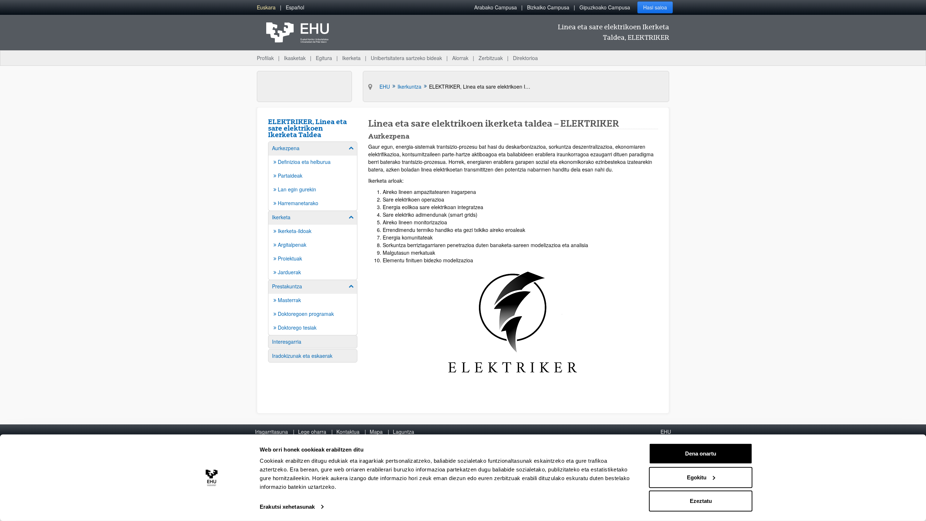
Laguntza (403, 431)
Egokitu (696, 477)
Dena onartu (700, 453)
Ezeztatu (701, 501)
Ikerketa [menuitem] (351, 58)
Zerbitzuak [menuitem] (491, 58)
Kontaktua (348, 431)
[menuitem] (266, 7)
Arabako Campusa (495, 7)
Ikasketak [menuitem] (295, 58)
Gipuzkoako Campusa (604, 7)
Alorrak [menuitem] (460, 58)
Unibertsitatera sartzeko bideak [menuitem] (406, 58)
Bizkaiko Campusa (548, 7)
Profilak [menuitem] (265, 58)
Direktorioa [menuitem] (525, 58)
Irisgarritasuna (271, 431)
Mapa (376, 431)
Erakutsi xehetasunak (287, 507)
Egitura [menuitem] (324, 58)
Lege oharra (312, 431)
